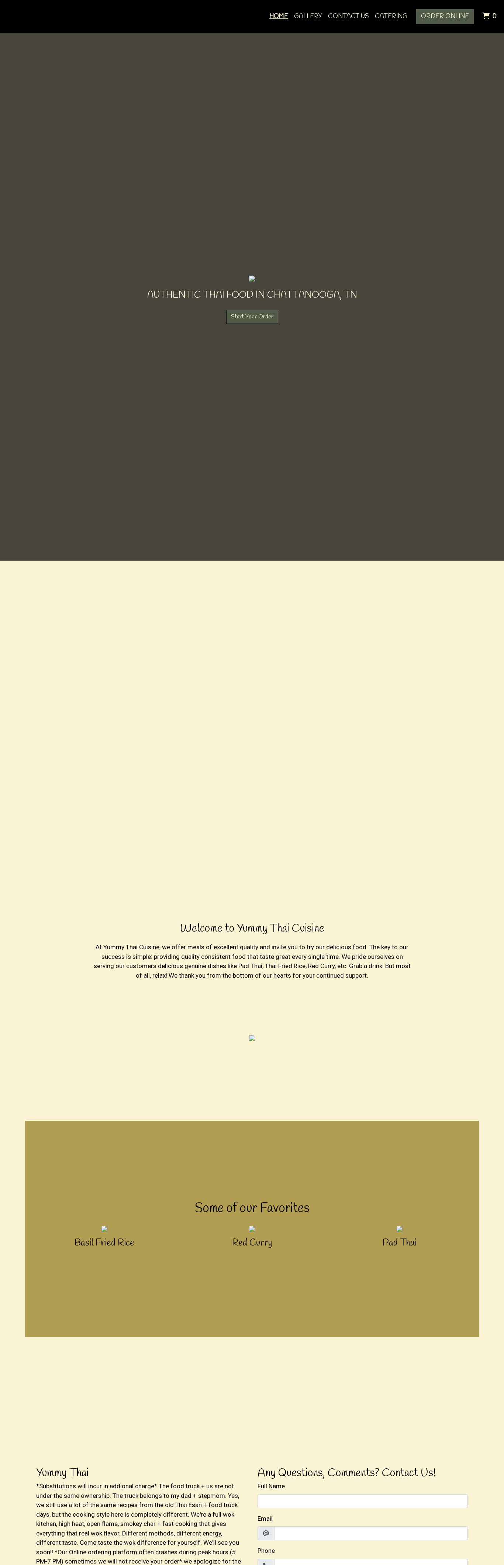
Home (278, 16)
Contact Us (348, 16)
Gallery (308, 16)
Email (265, 1518)
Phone (266, 1550)
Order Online (445, 16)
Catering (391, 16)
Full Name (271, 1486)
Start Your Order (252, 317)
